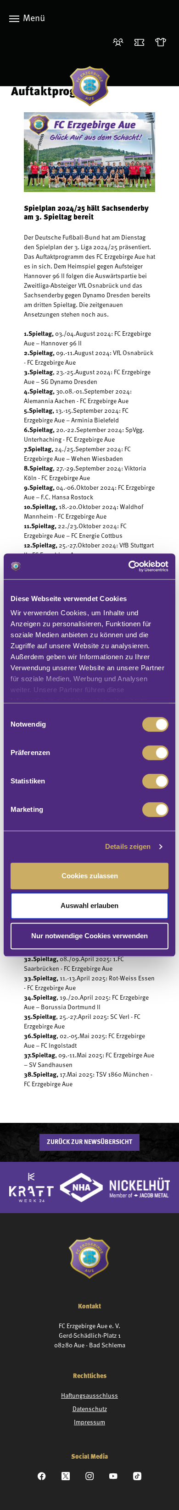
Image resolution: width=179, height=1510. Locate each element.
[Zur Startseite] (90, 86)
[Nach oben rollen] (160, 1491)
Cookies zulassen (90, 876)
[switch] (155, 752)
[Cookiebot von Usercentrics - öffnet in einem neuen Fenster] (128, 566)
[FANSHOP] (162, 43)
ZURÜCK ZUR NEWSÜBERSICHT (89, 1142)
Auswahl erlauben (89, 905)
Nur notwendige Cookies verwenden (89, 936)
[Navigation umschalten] (14, 19)
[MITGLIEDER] (120, 43)
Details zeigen (128, 846)
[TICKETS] (141, 43)
